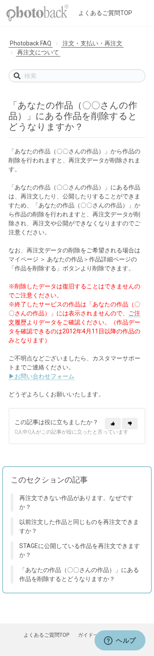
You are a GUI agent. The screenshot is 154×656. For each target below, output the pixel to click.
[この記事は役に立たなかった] (130, 424)
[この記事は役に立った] (113, 424)
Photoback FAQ (30, 43)
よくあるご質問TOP (105, 12)
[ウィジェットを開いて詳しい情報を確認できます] (120, 641)
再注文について (38, 52)
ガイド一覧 (91, 635)
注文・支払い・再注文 (92, 43)
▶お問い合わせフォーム (41, 376)
